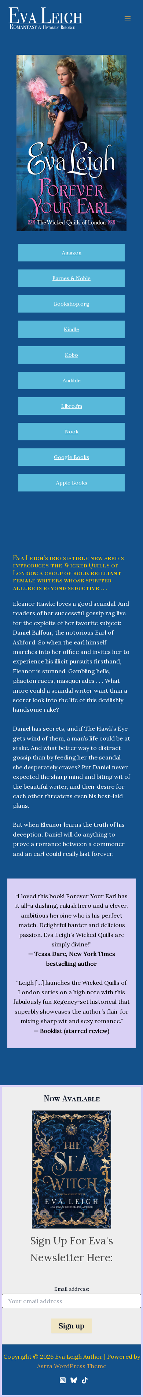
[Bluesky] (73, 1380)
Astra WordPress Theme (71, 1366)
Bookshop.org (71, 304)
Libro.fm (71, 406)
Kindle (71, 329)
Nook (71, 431)
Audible (72, 380)
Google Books (71, 457)
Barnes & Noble (71, 278)
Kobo (71, 355)
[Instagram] (62, 1380)
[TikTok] (84, 1380)
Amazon (71, 252)
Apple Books (71, 482)
